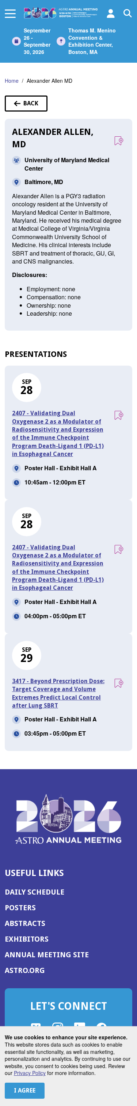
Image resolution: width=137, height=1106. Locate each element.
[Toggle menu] (10, 13)
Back (35, 106)
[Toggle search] (127, 13)
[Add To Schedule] (118, 141)
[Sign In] (110, 13)
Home (12, 80)
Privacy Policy (30, 1072)
